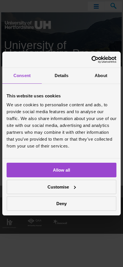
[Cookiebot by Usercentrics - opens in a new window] (91, 59)
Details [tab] (62, 75)
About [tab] (101, 75)
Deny (61, 203)
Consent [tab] (22, 75)
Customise (58, 186)
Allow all (61, 170)
